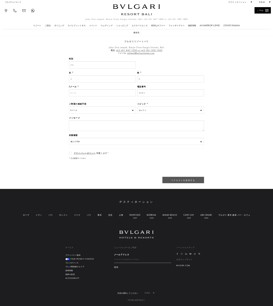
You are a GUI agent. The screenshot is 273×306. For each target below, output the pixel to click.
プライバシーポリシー (85, 153)
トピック (141, 104)
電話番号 (141, 87)
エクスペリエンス (140, 25)
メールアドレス (121, 255)
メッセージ (74, 118)
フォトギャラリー (177, 25)
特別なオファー (158, 25)
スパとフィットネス (77, 25)
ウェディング (107, 25)
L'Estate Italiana (231, 25)
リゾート (37, 25)
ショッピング (122, 25)
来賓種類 (73, 135)
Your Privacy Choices (82, 259)
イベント (93, 25)
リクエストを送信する (183, 180)
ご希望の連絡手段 (77, 104)
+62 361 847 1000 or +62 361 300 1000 (166, 19)
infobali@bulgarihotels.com (140, 53)
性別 (71, 59)
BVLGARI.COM (183, 265)
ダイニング (59, 25)
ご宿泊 (48, 25)
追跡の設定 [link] (70, 274)
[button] (239, 2)
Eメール (73, 87)
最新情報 (192, 25)
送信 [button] (116, 267)
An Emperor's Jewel (210, 25)
